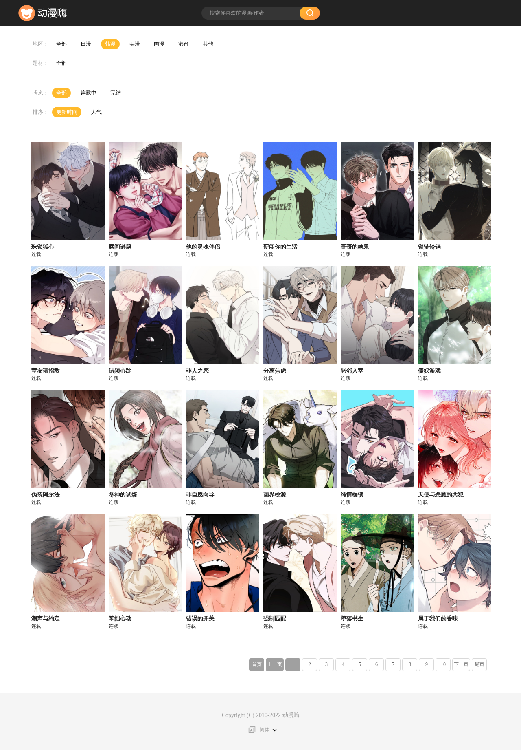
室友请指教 (45, 371)
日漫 (86, 44)
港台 (183, 44)
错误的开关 (200, 618)
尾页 (479, 664)
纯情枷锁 (352, 495)
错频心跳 (120, 371)
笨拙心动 (120, 618)
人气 (96, 112)
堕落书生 (352, 618)
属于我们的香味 (438, 618)
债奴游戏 (429, 371)
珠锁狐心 (42, 247)
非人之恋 (197, 371)
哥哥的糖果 (355, 247)
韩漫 (110, 44)
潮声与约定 (45, 618)
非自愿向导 (200, 495)
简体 (264, 729)
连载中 (88, 93)
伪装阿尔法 (45, 495)
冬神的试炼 (123, 495)
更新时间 (66, 112)
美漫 (134, 44)
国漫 (159, 44)
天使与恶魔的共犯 (441, 495)
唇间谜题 (120, 247)
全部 (61, 44)
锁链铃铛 (429, 247)
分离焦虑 (274, 371)
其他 (208, 44)
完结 (115, 93)
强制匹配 (274, 618)
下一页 (461, 664)
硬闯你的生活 (280, 247)
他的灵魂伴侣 (203, 247)
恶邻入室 (352, 371)
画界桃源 (274, 495)
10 (443, 664)
